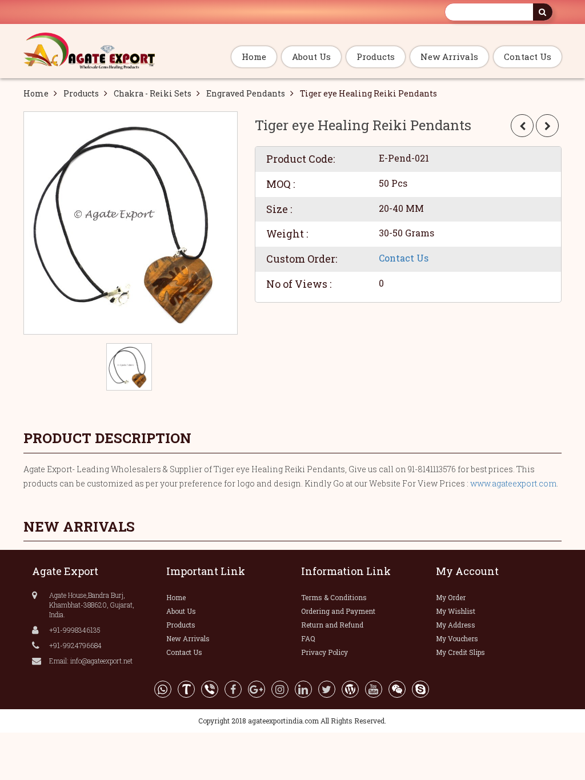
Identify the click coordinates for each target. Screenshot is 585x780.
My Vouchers (457, 638)
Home (254, 56)
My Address (455, 624)
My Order (451, 597)
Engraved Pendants (245, 93)
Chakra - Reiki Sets (152, 93)
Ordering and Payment (338, 611)
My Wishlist (455, 611)
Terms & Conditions (334, 597)
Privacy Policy (324, 652)
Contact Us (527, 56)
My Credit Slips (460, 652)
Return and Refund (332, 624)
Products (375, 56)
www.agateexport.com (513, 483)
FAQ (308, 638)
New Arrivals (449, 56)
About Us (311, 56)
